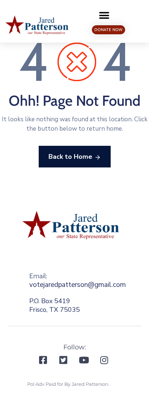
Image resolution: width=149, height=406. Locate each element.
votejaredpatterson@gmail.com (77, 284)
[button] (104, 15)
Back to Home (70, 156)
